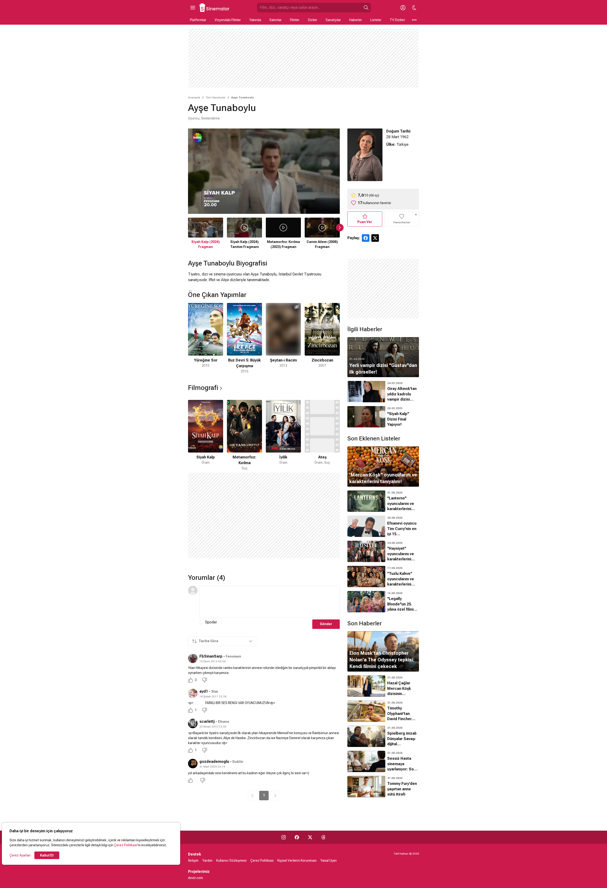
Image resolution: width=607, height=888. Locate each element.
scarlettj (207, 721)
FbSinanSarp (210, 656)
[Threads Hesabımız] (323, 837)
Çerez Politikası (125, 845)
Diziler (312, 20)
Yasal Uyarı (328, 860)
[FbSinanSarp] (193, 658)
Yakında (255, 20)
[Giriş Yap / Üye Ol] (403, 7)
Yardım (207, 860)
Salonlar (275, 20)
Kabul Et (47, 855)
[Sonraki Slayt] (340, 227)
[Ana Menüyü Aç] (193, 7)
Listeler (376, 20)
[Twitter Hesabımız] (310, 837)
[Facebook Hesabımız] (297, 837)
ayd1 (203, 691)
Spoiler (211, 622)
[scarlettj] (193, 723)
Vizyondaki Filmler (228, 20)
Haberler (355, 20)
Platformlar (198, 20)
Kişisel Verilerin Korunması (297, 860)
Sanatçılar (333, 20)
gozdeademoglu (214, 761)
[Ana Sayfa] (214, 7)
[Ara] (366, 7)
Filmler (294, 20)
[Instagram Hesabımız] (283, 837)
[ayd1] (193, 693)
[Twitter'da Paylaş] (375, 238)
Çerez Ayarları (20, 855)
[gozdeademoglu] (193, 763)
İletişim (193, 860)
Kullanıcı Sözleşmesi (231, 860)
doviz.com (195, 878)
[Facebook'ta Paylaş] (365, 238)
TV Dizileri (397, 20)
